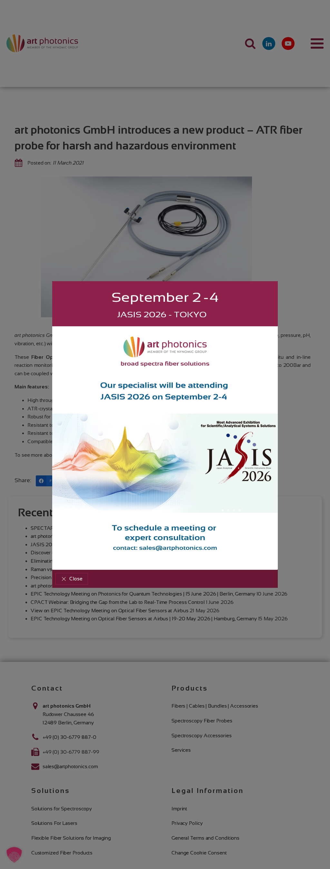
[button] (71, 579)
